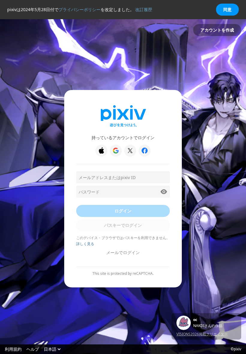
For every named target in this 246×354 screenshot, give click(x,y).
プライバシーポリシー (79, 9)
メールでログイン (123, 252)
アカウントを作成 (217, 30)
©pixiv (236, 349)
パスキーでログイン (123, 225)
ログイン (123, 211)
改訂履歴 (143, 9)
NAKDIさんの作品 (207, 326)
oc (195, 320)
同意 (227, 9)
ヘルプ (32, 349)
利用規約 (13, 349)
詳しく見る (85, 243)
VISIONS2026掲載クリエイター (202, 334)
